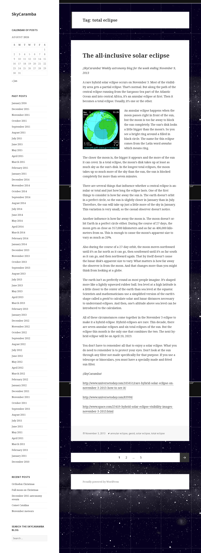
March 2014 (18, 232)
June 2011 (17, 426)
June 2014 (17, 214)
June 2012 (17, 356)
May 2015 (17, 150)
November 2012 (21, 326)
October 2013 (19, 261)
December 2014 (20, 179)
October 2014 (19, 191)
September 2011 (21, 408)
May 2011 (17, 432)
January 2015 (19, 173)
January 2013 (19, 314)
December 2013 (20, 250)
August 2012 (19, 344)
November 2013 (21, 256)
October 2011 (19, 403)
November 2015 (21, 115)
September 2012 (21, 338)
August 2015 (19, 132)
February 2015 (20, 167)
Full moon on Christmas (25, 490)
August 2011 (19, 414)
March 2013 (18, 303)
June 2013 (17, 285)
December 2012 (20, 320)
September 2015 (21, 126)
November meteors (23, 511)
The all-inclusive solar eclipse (126, 55)
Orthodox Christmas (23, 484)
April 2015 (17, 156)
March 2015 (18, 162)
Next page (184, 457)
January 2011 (19, 455)
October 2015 (19, 120)
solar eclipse (143, 433)
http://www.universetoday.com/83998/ (108, 397)
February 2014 (20, 238)
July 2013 (17, 279)
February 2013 (20, 309)
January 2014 (19, 244)
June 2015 (17, 144)
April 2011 (17, 438)
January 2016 (19, 103)
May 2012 (17, 361)
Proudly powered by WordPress (101, 481)
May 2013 (17, 291)
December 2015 (20, 109)
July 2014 (17, 209)
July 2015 (17, 138)
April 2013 (17, 297)
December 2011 (20, 391)
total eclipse (158, 433)
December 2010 (20, 461)
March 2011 (18, 444)
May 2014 (17, 220)
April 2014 (17, 226)
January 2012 (19, 385)
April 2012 (17, 367)
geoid (132, 433)
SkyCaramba (24, 14)
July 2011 (17, 420)
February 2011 (20, 450)
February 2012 (20, 379)
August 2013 (19, 273)
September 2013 (21, 267)
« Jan (14, 80)
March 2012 (18, 373)
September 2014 (21, 197)
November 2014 (21, 185)
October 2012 (19, 332)
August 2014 (19, 203)
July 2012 (17, 350)
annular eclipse (119, 433)
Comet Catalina (20, 505)
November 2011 (21, 397)
